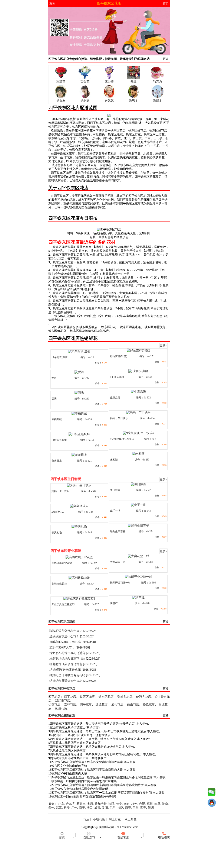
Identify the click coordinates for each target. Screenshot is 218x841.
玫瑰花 (60, 81)
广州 (74, 807)
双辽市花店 (62, 700)
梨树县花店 (124, 696)
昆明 (113, 807)
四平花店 (70, 696)
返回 (52, 3)
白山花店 (133, 704)
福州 (150, 803)
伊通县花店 (143, 696)
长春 (119, 803)
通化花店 (117, 704)
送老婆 (84, 100)
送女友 (60, 100)
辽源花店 (102, 704)
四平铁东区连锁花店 (61, 688)
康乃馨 (109, 81)
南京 (127, 803)
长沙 (67, 807)
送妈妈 (109, 100)
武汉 (59, 807)
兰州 (136, 807)
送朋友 (157, 100)
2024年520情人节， (62, 647)
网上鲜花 (130, 819)
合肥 (142, 803)
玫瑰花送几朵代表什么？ (65, 631)
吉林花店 (70, 704)
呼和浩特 (101, 803)
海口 (90, 807)
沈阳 (111, 803)
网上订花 (115, 819)
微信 (211, 793)
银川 (151, 807)
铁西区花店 (87, 696)
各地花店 (99, 819)
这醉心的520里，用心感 (65, 642)
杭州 (134, 803)
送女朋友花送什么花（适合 (67, 653)
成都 (97, 807)
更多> (163, 345)
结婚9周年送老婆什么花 (65, 669)
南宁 (82, 807)
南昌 (157, 803)
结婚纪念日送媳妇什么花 (65, 680)
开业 (133, 81)
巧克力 (157, 81)
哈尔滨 (70, 803)
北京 (61, 803)
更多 (166, 59)
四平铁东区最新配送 (61, 715)
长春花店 (54, 704)
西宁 (143, 807)
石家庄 (80, 803)
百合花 (84, 81)
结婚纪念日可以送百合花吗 (67, 675)
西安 (128, 807)
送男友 (133, 100)
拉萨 (120, 807)
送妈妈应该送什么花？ (64, 636)
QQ (211, 803)
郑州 (51, 807)
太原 (90, 803)
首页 (166, 3)
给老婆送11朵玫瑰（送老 (65, 664)
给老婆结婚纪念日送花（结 (67, 658)
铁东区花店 (106, 696)
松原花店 (149, 704)
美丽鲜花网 (106, 827)
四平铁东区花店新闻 (61, 621)
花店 (86, 819)
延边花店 (61, 708)
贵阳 (105, 807)
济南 (165, 803)
